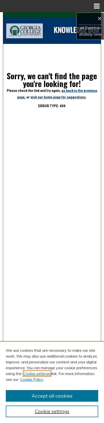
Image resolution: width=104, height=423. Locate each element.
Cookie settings (36, 373)
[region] (52, 382)
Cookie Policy (32, 379)
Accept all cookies (52, 396)
